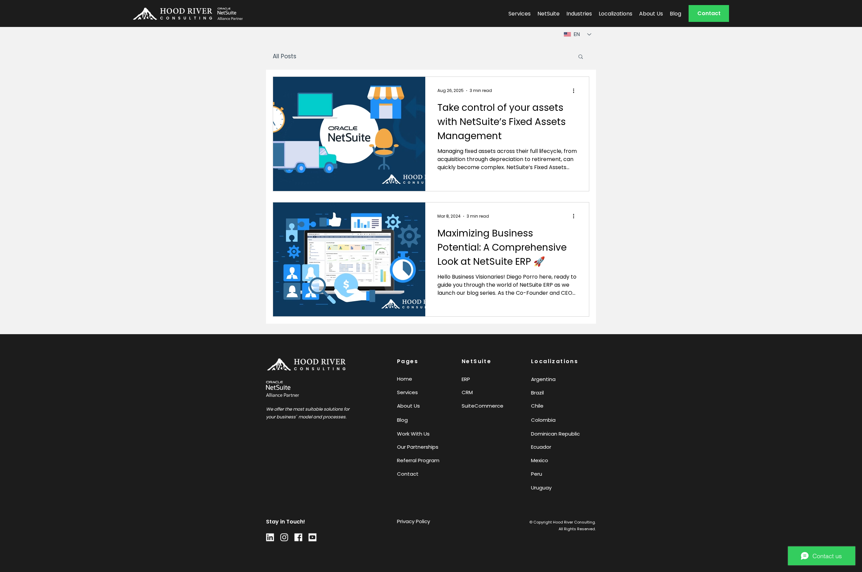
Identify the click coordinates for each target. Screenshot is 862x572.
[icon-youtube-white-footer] (312, 537)
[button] (709, 13)
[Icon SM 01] (284, 537)
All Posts (284, 56)
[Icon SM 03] (270, 537)
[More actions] (576, 91)
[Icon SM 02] (298, 537)
